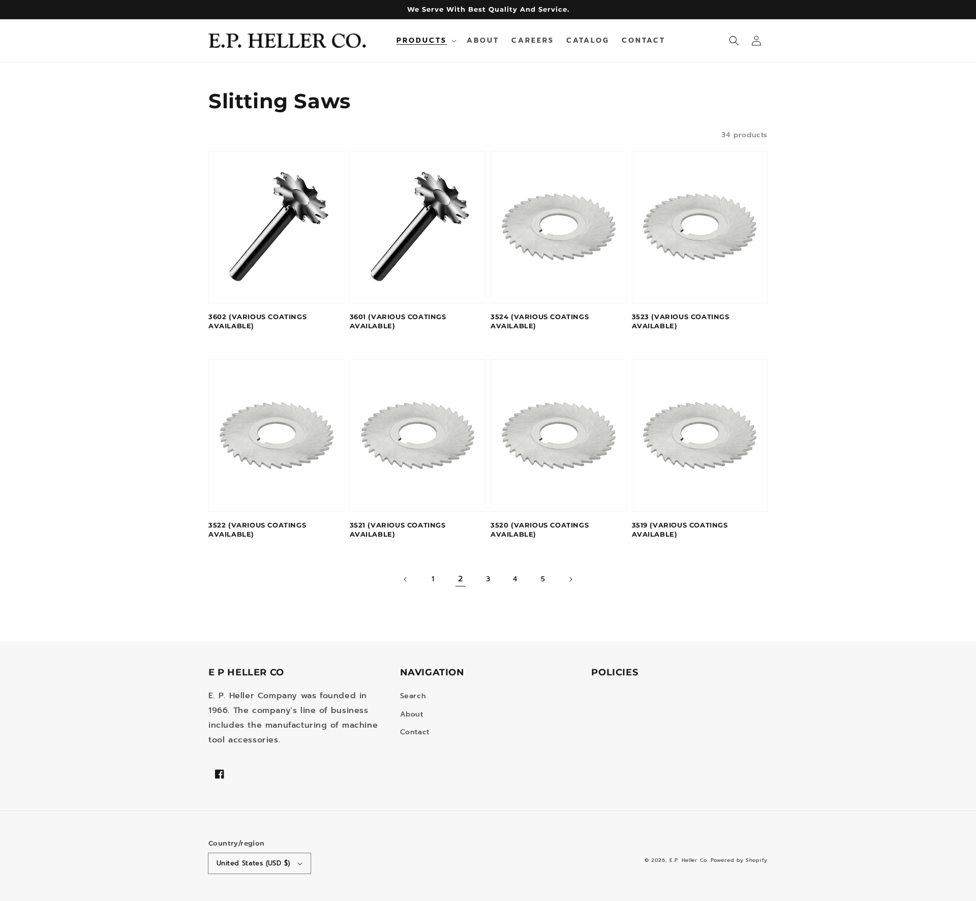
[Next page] (570, 579)
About (411, 714)
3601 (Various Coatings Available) (398, 321)
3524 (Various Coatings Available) (540, 321)
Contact (415, 732)
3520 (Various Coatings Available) (540, 529)
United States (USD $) (253, 863)
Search (413, 696)
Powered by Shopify (739, 860)
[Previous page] (405, 579)
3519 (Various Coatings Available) (680, 529)
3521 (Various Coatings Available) (398, 529)
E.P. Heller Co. (689, 860)
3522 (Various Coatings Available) (257, 529)
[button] (734, 40)
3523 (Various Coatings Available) (680, 321)
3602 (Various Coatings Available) (257, 321)
